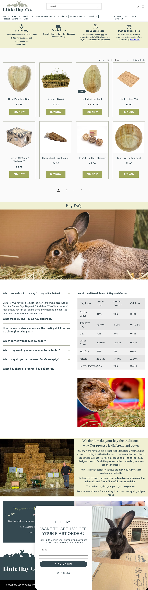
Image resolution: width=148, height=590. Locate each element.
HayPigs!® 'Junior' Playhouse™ (19, 159)
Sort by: (101, 60)
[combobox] (74, 6)
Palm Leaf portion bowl (129, 157)
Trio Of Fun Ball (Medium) (92, 157)
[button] (5, 16)
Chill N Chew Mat (129, 99)
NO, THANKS (63, 573)
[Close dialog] (145, 508)
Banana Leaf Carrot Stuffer (55, 157)
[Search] (98, 7)
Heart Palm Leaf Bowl (19, 99)
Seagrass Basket (56, 99)
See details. (135, 40)
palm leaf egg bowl (92, 99)
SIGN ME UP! (63, 564)
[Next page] (89, 189)
